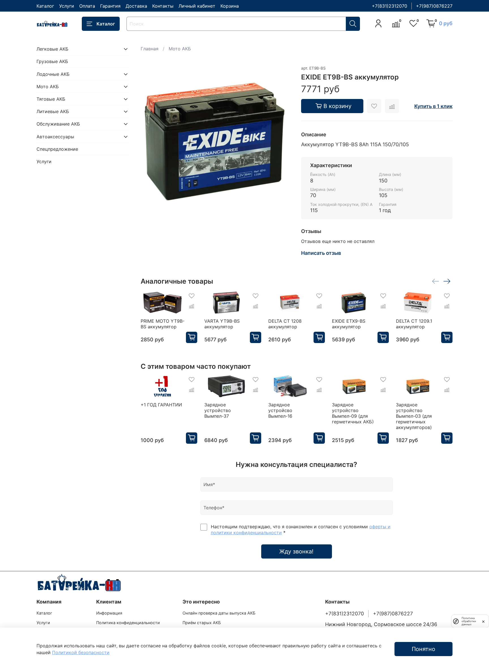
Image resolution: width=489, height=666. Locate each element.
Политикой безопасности (81, 652)
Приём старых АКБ (202, 622)
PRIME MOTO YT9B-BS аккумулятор (163, 323)
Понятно (423, 649)
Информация (109, 613)
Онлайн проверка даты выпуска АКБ (219, 613)
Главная (149, 48)
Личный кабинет (197, 6)
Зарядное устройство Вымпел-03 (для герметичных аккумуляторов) (414, 416)
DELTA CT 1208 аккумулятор (284, 323)
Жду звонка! (296, 551)
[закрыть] (483, 621)
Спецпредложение (57, 149)
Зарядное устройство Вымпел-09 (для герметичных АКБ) (353, 413)
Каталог (45, 6)
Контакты (162, 6)
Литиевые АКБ (53, 111)
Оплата (87, 6)
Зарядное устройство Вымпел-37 (217, 410)
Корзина (229, 6)
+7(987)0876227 (434, 6)
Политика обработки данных (469, 621)
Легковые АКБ (52, 49)
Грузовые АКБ (52, 61)
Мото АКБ (180, 48)
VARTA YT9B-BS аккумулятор (222, 323)
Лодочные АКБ (53, 74)
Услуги (66, 6)
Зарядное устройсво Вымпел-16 (280, 410)
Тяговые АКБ (51, 99)
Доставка (136, 6)
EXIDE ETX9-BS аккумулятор (348, 323)
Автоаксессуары (55, 136)
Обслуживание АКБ (58, 124)
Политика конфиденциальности (128, 622)
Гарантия (110, 6)
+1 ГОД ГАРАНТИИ (161, 405)
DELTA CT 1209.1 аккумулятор (414, 323)
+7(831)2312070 (389, 6)
